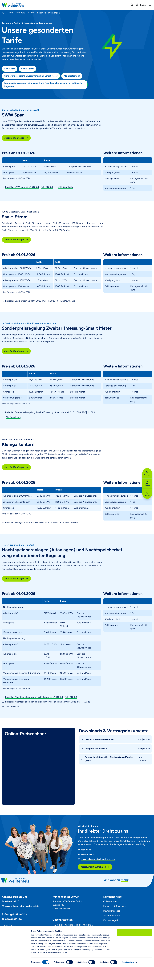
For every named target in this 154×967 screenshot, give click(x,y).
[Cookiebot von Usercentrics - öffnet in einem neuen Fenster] (15, 962)
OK (134, 932)
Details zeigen (128, 962)
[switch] (69, 962)
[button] (27, 187)
